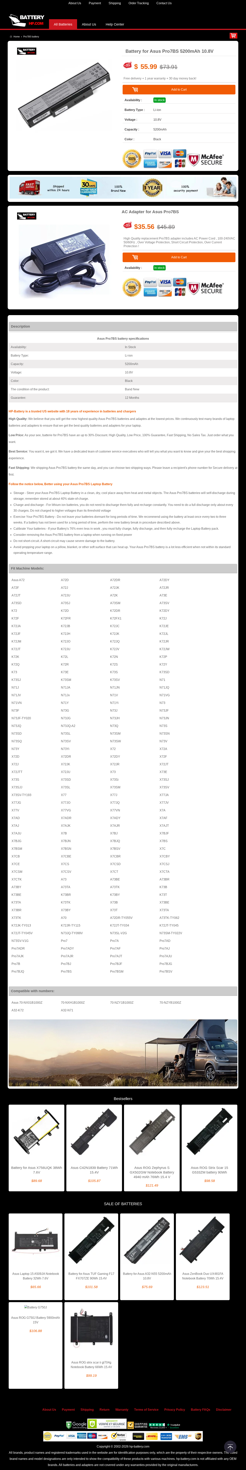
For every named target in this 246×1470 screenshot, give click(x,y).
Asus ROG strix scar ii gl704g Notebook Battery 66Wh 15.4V (91, 1365)
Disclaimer (223, 1409)
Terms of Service (146, 1409)
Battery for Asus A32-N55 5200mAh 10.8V (147, 1276)
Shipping (115, 3)
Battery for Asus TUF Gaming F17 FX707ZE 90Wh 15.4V (91, 1276)
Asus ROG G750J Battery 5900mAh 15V (35, 1320)
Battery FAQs (200, 1409)
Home (16, 36)
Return (105, 1409)
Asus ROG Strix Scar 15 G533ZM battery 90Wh (209, 1170)
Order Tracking (139, 3)
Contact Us (164, 3)
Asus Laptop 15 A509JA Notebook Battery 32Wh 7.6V (35, 1276)
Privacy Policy (174, 1409)
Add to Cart (179, 89)
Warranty (121, 1409)
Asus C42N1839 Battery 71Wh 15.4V (94, 1170)
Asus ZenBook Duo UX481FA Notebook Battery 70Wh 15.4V (203, 1276)
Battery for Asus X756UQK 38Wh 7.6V (36, 1170)
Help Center (115, 24)
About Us (74, 3)
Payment (95, 3)
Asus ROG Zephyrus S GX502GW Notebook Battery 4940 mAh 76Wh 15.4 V (152, 1172)
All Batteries (63, 24)
